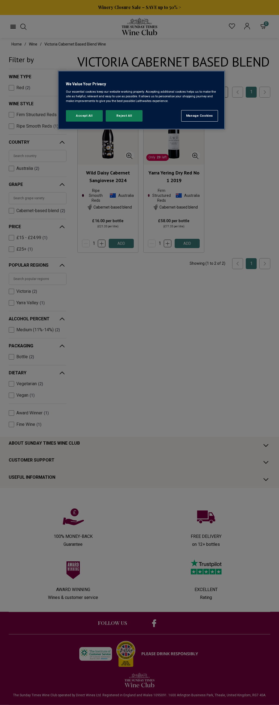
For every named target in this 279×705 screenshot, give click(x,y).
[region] (141, 100)
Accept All (84, 115)
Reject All (124, 115)
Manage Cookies (199, 115)
